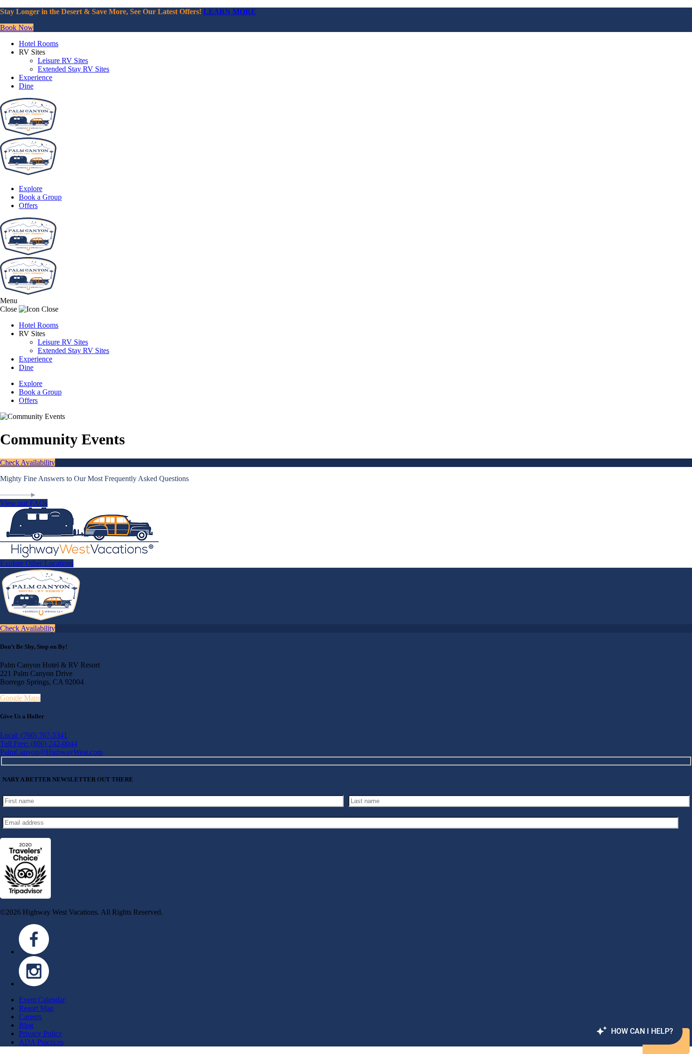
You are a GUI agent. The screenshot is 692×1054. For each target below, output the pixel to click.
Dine (26, 86)
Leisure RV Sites (63, 60)
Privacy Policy (40, 1034)
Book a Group (40, 197)
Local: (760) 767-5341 (33, 735)
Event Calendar (42, 1000)
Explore (30, 189)
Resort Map (36, 1008)
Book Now (16, 28)
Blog (26, 1025)
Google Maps (20, 698)
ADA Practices (41, 1042)
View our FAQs (24, 503)
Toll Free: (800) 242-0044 (38, 744)
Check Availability (27, 463)
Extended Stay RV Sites (73, 69)
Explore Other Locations (36, 563)
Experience (35, 77)
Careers (30, 1017)
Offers (28, 205)
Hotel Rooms (38, 44)
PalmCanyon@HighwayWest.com (51, 752)
